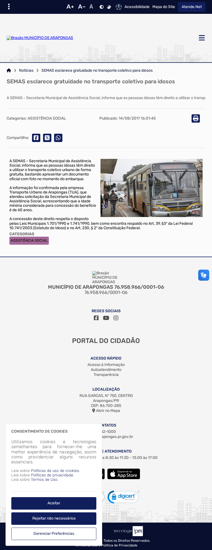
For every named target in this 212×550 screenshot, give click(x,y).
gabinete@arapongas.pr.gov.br (106, 436)
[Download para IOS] (123, 478)
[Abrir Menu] (201, 38)
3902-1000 (106, 431)
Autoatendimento (106, 369)
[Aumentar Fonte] (70, 7)
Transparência (106, 374)
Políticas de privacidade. (52, 475)
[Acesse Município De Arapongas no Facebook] (96, 318)
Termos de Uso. (44, 479)
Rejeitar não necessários (54, 518)
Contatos (106, 425)
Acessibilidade (137, 7)
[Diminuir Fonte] (82, 7)
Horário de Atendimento (106, 451)
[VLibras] (109, 7)
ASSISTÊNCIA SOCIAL (29, 240)
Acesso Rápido (106, 358)
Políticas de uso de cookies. (55, 470)
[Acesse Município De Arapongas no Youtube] (106, 318)
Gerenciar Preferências (53, 533)
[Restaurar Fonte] (93, 7)
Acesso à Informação (106, 364)
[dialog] (54, 485)
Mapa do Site (163, 7)
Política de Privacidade (119, 545)
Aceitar (53, 503)
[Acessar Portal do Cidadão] (40, 38)
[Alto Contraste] (101, 7)
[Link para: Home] (9, 70)
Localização (106, 389)
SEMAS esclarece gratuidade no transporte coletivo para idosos (97, 70)
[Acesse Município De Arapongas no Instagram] (115, 318)
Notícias (26, 70)
